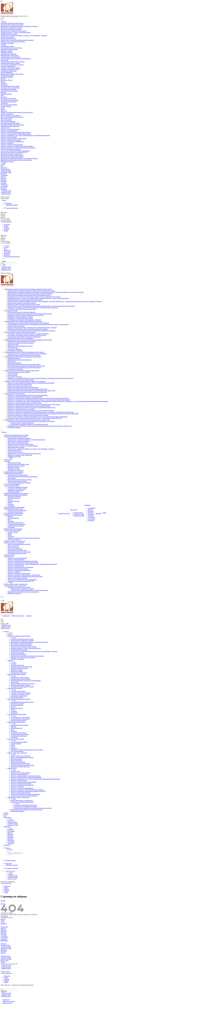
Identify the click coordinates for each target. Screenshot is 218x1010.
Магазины (4, 943)
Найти (2, 991)
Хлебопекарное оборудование (19, 725)
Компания (10, 829)
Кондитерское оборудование (19, 742)
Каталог (9, 634)
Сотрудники (4, 937)
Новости (3, 928)
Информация (4, 940)
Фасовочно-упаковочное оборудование (22, 639)
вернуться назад (8, 917)
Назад (11, 633)
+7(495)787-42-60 (6, 190)
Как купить (10, 820)
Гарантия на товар (6, 948)
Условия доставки (6, 946)
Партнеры (4, 933)
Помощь (3, 953)
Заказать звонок (12, 879)
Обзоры (3, 962)
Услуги (3, 922)
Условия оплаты (5, 945)
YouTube (6, 229)
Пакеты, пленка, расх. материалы (20, 756)
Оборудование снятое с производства (22, 800)
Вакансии (3, 930)
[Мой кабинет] (1, 599)
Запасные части (15, 771)
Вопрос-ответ (5, 960)
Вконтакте (7, 224)
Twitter (6, 226)
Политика (3, 951)
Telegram (6, 227)
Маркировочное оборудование (20, 677)
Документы (4, 936)
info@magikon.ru (6, 221)
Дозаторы (14, 663)
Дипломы (3, 934)
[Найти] (2, 20)
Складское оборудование (18, 691)
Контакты (3, 931)
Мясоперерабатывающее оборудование (22, 702)
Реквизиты (4, 939)
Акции (3, 920)
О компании (4, 927)
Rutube (6, 230)
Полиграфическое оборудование (20, 717)
